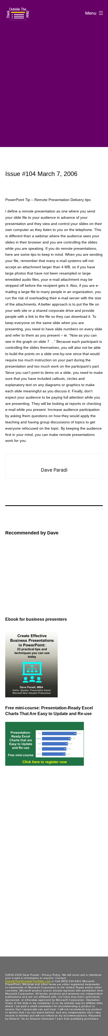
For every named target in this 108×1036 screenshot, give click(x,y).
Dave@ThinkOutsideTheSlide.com (28, 981)
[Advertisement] (54, 84)
